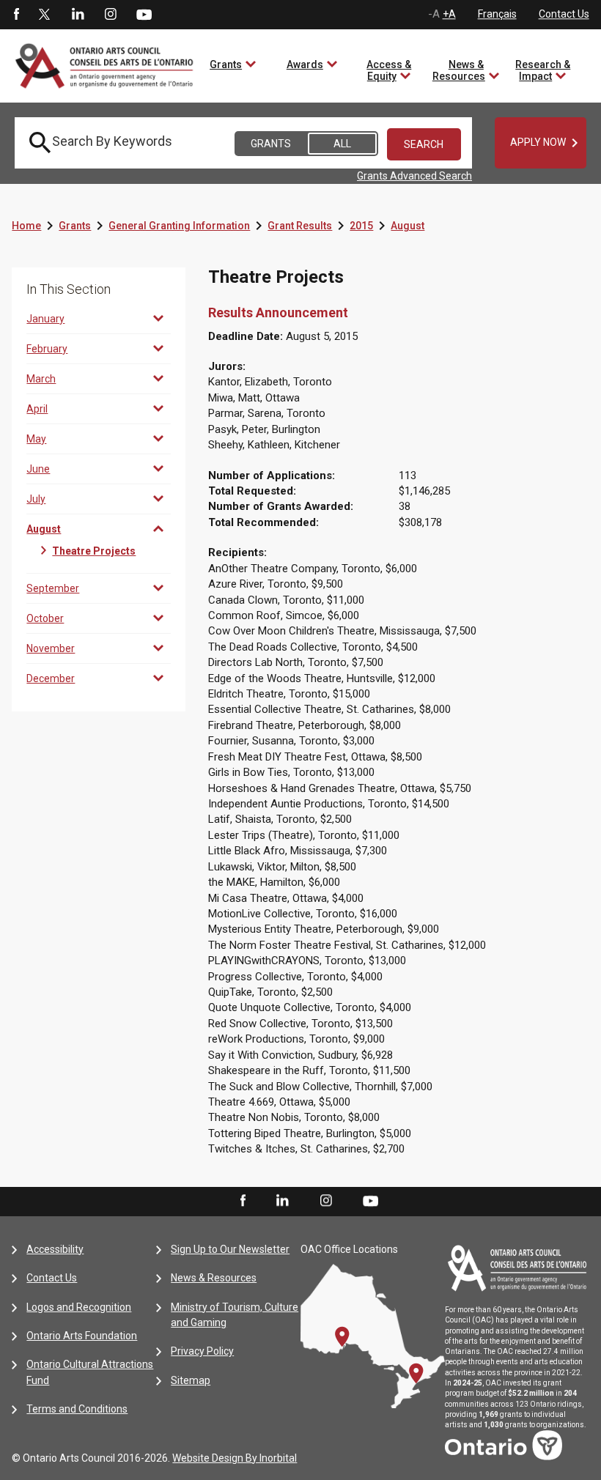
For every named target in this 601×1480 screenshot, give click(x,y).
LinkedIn (77, 14)
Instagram (110, 14)
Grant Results (300, 226)
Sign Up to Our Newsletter (230, 1249)
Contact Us (564, 14)
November (50, 648)
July (35, 499)
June (38, 469)
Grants (226, 64)
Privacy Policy (202, 1351)
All (342, 143)
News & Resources (458, 70)
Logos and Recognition (78, 1307)
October (45, 618)
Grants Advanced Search (414, 176)
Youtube (144, 14)
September (52, 588)
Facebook (15, 14)
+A (449, 14)
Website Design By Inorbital (234, 1458)
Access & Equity (388, 70)
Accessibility (55, 1249)
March (41, 379)
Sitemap (190, 1380)
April (37, 409)
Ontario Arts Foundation (81, 1336)
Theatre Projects (94, 551)
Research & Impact (542, 70)
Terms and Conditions (77, 1409)
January (45, 319)
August (407, 226)
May (36, 439)
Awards (305, 64)
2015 (361, 226)
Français (497, 14)
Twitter (44, 14)
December (50, 678)
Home (26, 226)
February (46, 349)
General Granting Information (179, 226)
